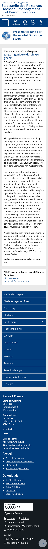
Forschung (9, 308)
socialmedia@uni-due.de (17, 448)
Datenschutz (32, 525)
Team (5, 433)
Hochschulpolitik (13, 328)
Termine (8, 363)
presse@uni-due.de (14, 441)
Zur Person (10, 321)
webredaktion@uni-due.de (18, 445)
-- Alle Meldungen (13, 294)
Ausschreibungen (13, 370)
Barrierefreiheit (15, 529)
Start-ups (9, 356)
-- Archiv (8, 383)
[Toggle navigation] (5, 22)
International (11, 342)
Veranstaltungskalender (17, 468)
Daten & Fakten (13, 487)
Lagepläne (10, 490)
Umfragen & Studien (15, 377)
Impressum (14, 525)
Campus (8, 349)
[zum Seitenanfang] (43, 543)
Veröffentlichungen (15, 480)
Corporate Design (14, 493)
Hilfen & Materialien (15, 483)
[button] (25, 23)
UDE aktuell (11, 465)
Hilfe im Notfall (16, 522)
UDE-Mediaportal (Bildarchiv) (20, 461)
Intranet (11, 518)
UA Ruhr (8, 335)
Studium (8, 314)
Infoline (25, 518)
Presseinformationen (16, 458)
